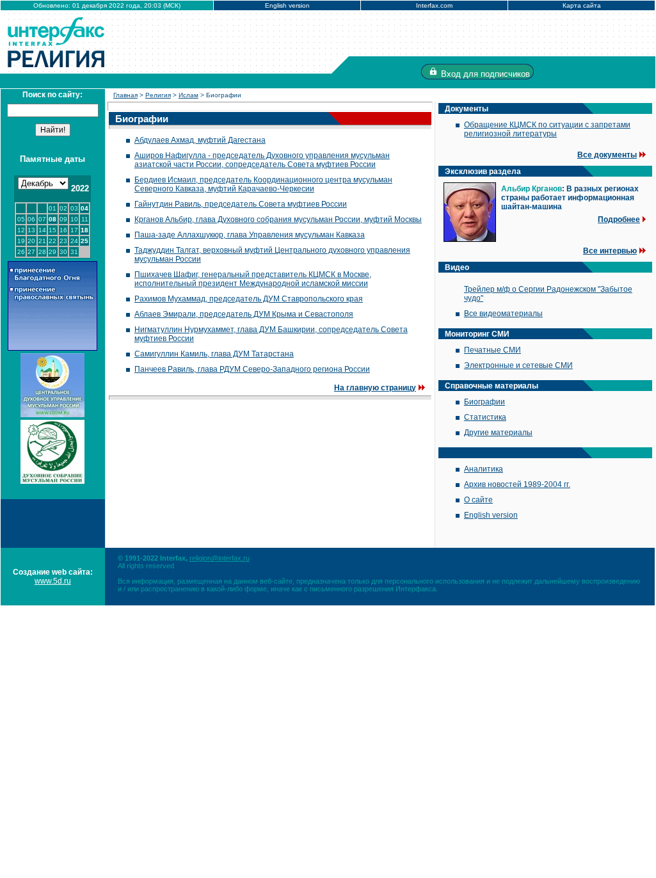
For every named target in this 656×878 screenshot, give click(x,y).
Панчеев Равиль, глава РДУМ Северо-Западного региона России (252, 369)
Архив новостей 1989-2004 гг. (517, 484)
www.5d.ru (53, 581)
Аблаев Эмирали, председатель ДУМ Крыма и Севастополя (243, 314)
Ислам (188, 95)
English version (287, 5)
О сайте (478, 499)
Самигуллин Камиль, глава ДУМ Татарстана (214, 353)
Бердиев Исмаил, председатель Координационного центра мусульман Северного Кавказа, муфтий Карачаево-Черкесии (263, 184)
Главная (125, 95)
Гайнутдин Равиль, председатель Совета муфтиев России (240, 204)
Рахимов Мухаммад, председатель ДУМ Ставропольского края (248, 298)
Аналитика (483, 469)
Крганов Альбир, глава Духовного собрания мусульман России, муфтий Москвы (278, 219)
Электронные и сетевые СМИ (518, 365)
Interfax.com (434, 5)
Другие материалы (498, 432)
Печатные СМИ (492, 350)
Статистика (485, 417)
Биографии (484, 401)
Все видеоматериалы (503, 313)
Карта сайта (582, 5)
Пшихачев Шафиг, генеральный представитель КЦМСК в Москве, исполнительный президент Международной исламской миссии (252, 279)
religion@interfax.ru (219, 558)
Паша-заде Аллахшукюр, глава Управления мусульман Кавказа (249, 234)
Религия (158, 95)
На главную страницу (375, 387)
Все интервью (610, 250)
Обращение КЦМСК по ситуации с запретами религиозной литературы (547, 129)
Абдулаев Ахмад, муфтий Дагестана (200, 140)
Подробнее (619, 219)
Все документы (607, 154)
